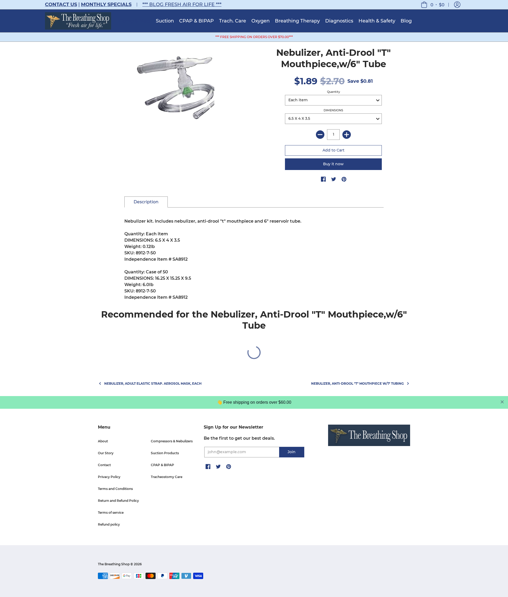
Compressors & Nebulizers (172, 441)
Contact (104, 465)
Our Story (106, 453)
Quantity (333, 92)
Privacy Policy (109, 477)
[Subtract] (320, 134)
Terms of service (111, 513)
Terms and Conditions (115, 489)
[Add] (346, 134)
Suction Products (165, 453)
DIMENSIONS (333, 110)
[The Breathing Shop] (78, 21)
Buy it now (333, 164)
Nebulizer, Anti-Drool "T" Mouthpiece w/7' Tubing (357, 383)
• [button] (437, 4)
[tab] (146, 202)
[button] (457, 4)
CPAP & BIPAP (162, 465)
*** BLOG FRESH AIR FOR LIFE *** (181, 4)
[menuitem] (134, 21)
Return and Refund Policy (118, 501)
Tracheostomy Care (166, 477)
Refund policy (109, 524)
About (103, 441)
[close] (502, 402)
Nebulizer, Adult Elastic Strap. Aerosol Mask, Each (153, 383)
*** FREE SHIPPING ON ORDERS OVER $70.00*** (254, 37)
